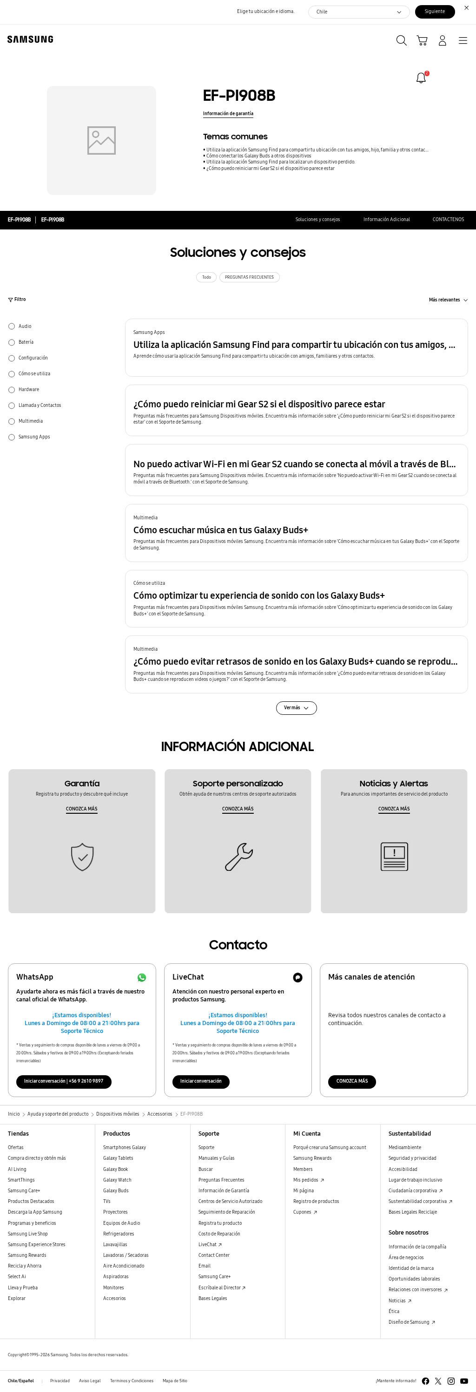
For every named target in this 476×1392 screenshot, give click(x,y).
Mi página (303, 1191)
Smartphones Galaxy (124, 1147)
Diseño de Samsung (409, 1322)
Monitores (113, 1288)
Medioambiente (405, 1147)
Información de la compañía (417, 1247)
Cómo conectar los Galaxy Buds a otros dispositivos (258, 156)
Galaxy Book (115, 1169)
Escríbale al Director (219, 1288)
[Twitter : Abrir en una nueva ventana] (438, 1381)
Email (204, 1266)
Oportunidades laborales (414, 1279)
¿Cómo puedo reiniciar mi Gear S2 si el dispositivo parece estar (270, 168)
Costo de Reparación (219, 1234)
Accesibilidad (403, 1169)
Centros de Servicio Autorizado (230, 1201)
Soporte (206, 1147)
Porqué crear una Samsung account (329, 1147)
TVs (107, 1201)
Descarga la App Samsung (35, 1212)
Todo (206, 277)
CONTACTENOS (448, 219)
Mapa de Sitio (175, 1381)
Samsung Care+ (24, 1191)
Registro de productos (316, 1201)
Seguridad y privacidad (412, 1158)
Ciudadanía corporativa (413, 1191)
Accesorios (114, 1298)
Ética (394, 1311)
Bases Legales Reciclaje (413, 1212)
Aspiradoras (116, 1277)
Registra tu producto (220, 1223)
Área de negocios (406, 1258)
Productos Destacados (31, 1201)
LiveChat (208, 1245)
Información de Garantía (223, 1191)
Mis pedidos (306, 1180)
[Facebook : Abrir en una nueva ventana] (426, 1381)
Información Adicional (387, 219)
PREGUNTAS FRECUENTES (249, 277)
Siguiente (435, 11)
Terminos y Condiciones (131, 1381)
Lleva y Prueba (23, 1288)
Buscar (205, 1169)
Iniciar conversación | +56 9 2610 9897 (63, 1081)
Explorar (17, 1298)
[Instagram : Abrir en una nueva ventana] (451, 1381)
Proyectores (115, 1212)
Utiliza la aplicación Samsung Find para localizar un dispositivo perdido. (280, 162)
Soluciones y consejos (318, 219)
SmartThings (21, 1180)
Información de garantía (228, 114)
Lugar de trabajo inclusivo (415, 1180)
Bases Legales (212, 1298)
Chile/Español (21, 1381)
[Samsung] (28, 39)
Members (303, 1169)
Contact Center (214, 1255)
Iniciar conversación (201, 1081)
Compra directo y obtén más (37, 1158)
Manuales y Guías (216, 1158)
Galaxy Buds (116, 1191)
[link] (421, 78)
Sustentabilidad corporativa (418, 1201)
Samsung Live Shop (28, 1234)
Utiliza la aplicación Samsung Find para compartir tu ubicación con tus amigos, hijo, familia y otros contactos (317, 150)
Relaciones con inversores (416, 1290)
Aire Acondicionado (123, 1266)
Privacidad (60, 1381)
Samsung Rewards (27, 1255)
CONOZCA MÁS (82, 809)
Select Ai (17, 1277)
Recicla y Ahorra (24, 1266)
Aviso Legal (90, 1381)
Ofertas (16, 1147)
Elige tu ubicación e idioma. (265, 11)
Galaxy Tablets (118, 1158)
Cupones (302, 1212)
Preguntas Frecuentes (221, 1180)
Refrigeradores (118, 1234)
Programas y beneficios (32, 1223)
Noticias (398, 1301)
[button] (296, 348)
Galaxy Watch (117, 1180)
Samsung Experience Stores (37, 1245)
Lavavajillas (115, 1245)
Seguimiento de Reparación (226, 1212)
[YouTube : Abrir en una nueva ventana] (464, 1381)
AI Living (17, 1169)
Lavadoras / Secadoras (126, 1255)
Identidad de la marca (411, 1268)
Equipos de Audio (121, 1223)
